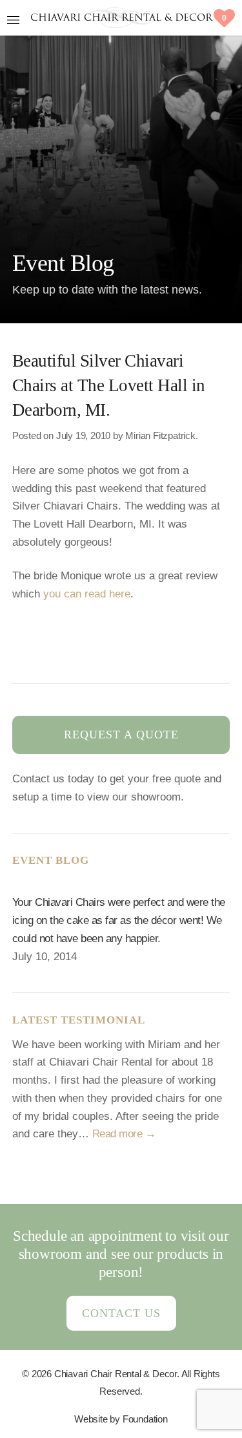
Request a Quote (121, 734)
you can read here (86, 593)
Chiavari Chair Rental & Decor (121, 18)
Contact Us (121, 1313)
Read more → (124, 1133)
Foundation (145, 1418)
